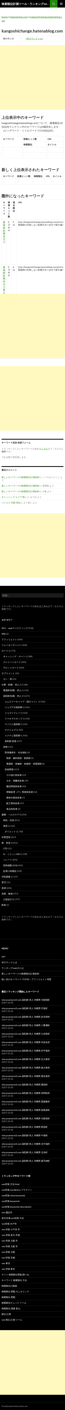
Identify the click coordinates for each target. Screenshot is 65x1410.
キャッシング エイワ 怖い (14, 497)
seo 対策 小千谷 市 (11, 1229)
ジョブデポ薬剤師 (13, 707)
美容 (5, 825)
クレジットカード (12, 662)
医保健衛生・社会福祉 (16, 752)
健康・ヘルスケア (10, 814)
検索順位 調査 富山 (11, 1308)
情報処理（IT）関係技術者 (19, 792)
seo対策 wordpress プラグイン (17, 1189)
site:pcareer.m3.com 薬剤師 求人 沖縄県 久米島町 (26, 1033)
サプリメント (8, 673)
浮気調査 (6, 876)
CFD (5, 848)
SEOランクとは (34, 38)
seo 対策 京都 (8, 1257)
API (3, 956)
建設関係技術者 (14, 786)
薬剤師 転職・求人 (12, 696)
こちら (44, 606)
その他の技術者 (14, 775)
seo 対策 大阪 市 (10, 1240)
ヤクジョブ (10, 729)
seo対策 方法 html (10, 1184)
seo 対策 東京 (8, 1269)
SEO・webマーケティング (15, 628)
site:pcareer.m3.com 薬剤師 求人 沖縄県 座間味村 (26, 1093)
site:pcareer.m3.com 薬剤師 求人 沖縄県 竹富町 (25, 1008)
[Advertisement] (32, 77)
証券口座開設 (9, 871)
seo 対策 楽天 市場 (11, 1235)
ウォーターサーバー (11, 645)
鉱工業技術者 (13, 803)
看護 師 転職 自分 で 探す (4, 280)
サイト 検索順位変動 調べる (15, 1274)
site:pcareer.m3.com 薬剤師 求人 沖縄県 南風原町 (26, 1110)
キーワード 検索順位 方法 (14, 1280)
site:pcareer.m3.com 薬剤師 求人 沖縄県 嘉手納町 (26, 1160)
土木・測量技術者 (15, 780)
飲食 (4, 905)
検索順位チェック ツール (14, 1302)
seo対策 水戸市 (9, 1223)
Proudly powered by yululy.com (15, 1406)
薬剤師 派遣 (10, 741)
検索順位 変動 (8, 1297)
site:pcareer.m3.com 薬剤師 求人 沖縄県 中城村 (25, 1135)
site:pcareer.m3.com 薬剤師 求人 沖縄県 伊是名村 (26, 1042)
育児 (4, 882)
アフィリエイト (9, 639)
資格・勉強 (7, 893)
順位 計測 (6, 1314)
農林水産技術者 (14, 797)
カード (5, 650)
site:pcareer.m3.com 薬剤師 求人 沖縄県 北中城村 (26, 1143)
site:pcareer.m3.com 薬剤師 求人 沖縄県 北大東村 (26, 1059)
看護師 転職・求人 (12, 690)
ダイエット (10, 831)
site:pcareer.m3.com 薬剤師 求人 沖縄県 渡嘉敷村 (26, 1101)
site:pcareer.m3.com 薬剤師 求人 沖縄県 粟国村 (25, 1084)
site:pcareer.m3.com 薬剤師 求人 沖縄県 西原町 (25, 1127)
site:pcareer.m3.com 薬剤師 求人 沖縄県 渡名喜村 (26, 1076)
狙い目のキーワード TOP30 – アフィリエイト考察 (26, 979)
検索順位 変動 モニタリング (15, 1291)
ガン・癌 (7, 679)
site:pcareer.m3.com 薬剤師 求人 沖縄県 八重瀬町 (26, 1025)
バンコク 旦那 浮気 (11, 502)
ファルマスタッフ (13, 718)
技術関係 (9, 769)
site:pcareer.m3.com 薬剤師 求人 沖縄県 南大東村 (26, 1067)
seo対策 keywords (11, 1201)
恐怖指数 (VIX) (10, 865)
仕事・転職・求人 (10, 684)
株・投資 (6, 842)
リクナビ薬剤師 (12, 735)
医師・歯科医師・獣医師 (18, 758)
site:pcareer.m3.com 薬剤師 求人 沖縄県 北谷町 (25, 1152)
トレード (7, 859)
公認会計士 (8, 899)
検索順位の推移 (9, 1285)
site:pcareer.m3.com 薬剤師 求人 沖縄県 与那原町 (26, 1118)
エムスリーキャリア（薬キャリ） (21, 701)
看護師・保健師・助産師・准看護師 (24, 763)
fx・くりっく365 (11, 854)
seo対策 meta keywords (13, 1195)
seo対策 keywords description (16, 1206)
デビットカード (11, 667)
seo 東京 (6, 1263)
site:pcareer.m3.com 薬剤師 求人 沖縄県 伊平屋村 (26, 1050)
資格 (5, 746)
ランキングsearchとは (13, 968)
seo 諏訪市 (7, 1212)
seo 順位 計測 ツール (12, 1319)
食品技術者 (11, 809)
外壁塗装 (6, 837)
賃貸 (4, 888)
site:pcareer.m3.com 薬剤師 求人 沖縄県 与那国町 (26, 999)
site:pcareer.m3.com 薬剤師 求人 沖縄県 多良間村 (26, 1016)
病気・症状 (8, 820)
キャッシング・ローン (14, 656)
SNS (4, 633)
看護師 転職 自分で (4, 232)
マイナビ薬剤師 (12, 724)
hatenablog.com (19, 16)
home (5, 16)
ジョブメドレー (12, 713)
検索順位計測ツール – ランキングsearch (26, 3)
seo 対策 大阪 (8, 1252)
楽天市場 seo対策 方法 (13, 1218)
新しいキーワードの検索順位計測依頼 (20, 477)
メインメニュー (61, 4)
